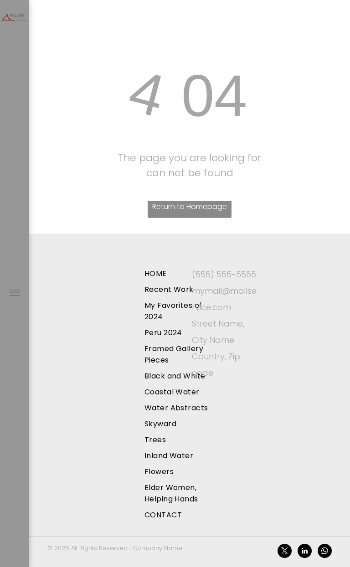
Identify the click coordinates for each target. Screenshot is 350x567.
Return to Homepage (189, 206)
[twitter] (285, 552)
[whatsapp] (325, 552)
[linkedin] (305, 552)
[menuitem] (181, 273)
